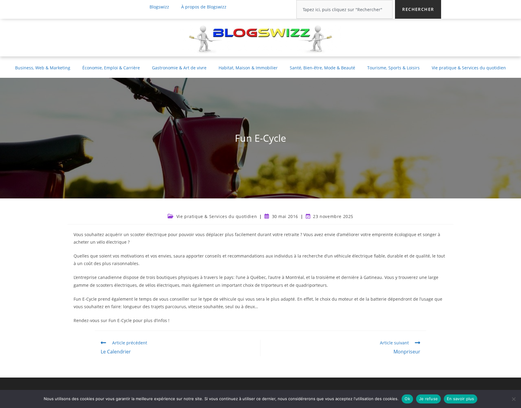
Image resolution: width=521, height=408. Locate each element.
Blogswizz (159, 7)
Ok (407, 398)
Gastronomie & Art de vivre (179, 68)
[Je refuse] (513, 399)
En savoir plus (460, 398)
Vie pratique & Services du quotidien (469, 68)
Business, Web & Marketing (42, 68)
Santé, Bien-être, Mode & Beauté (322, 68)
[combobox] (344, 9)
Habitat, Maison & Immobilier (248, 68)
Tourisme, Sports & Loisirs (393, 68)
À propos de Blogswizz (203, 7)
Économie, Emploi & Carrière (111, 68)
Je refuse (428, 398)
